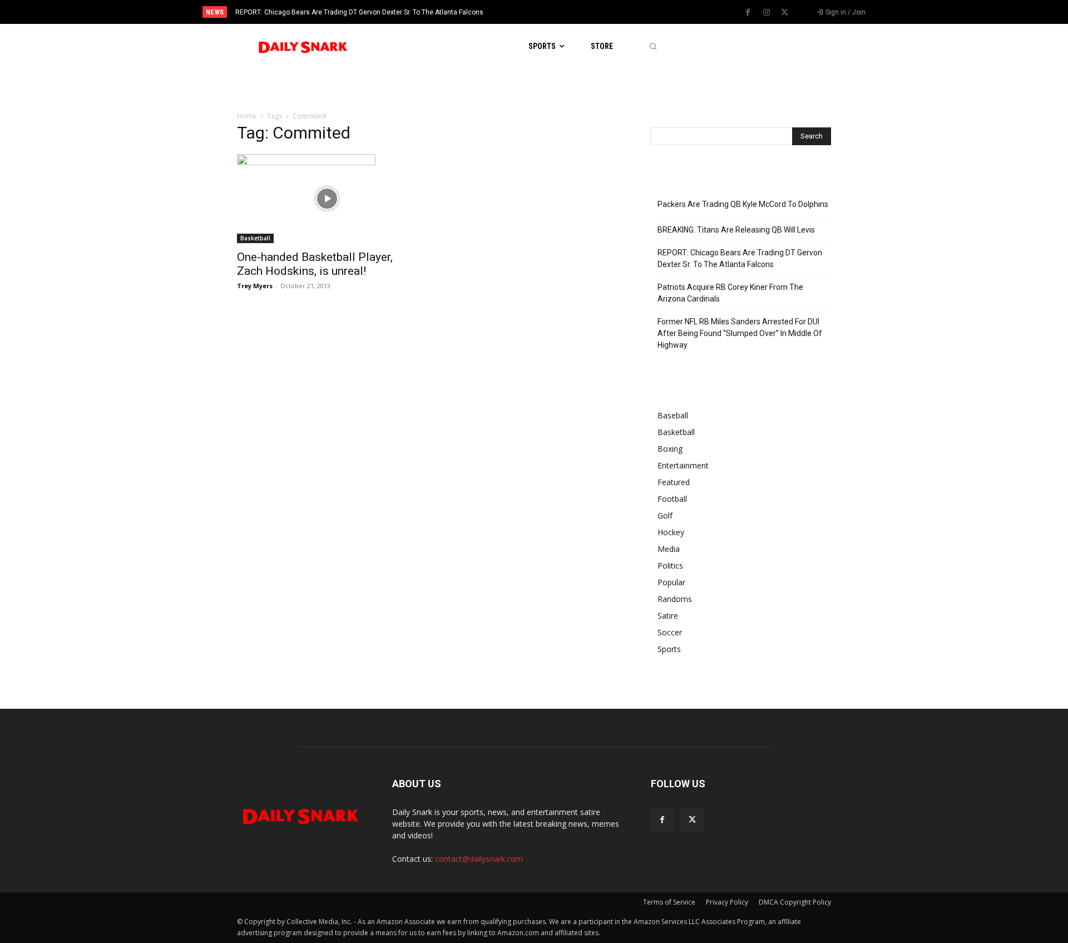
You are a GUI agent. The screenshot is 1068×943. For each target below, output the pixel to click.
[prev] (553, 12)
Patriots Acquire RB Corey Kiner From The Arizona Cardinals (730, 293)
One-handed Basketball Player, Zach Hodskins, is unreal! (315, 264)
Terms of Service (669, 902)
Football (672, 498)
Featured (673, 482)
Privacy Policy (727, 902)
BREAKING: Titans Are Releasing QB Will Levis (736, 229)
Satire (667, 615)
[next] (571, 12)
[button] (652, 46)
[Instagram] (766, 13)
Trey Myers (255, 286)
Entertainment (683, 465)
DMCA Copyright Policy (795, 902)
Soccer (669, 632)
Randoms (674, 599)
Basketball (255, 238)
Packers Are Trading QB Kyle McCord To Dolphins (742, 204)
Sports (669, 649)
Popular (671, 582)
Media (668, 549)
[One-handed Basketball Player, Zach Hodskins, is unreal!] (327, 198)
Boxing (670, 448)
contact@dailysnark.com (479, 858)
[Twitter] (785, 13)
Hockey (670, 532)
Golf (665, 515)
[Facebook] (748, 13)
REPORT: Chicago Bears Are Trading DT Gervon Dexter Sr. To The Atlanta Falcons (359, 12)
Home (246, 116)
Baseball (672, 415)
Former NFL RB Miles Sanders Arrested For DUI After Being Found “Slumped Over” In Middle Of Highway (739, 333)
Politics (670, 565)
